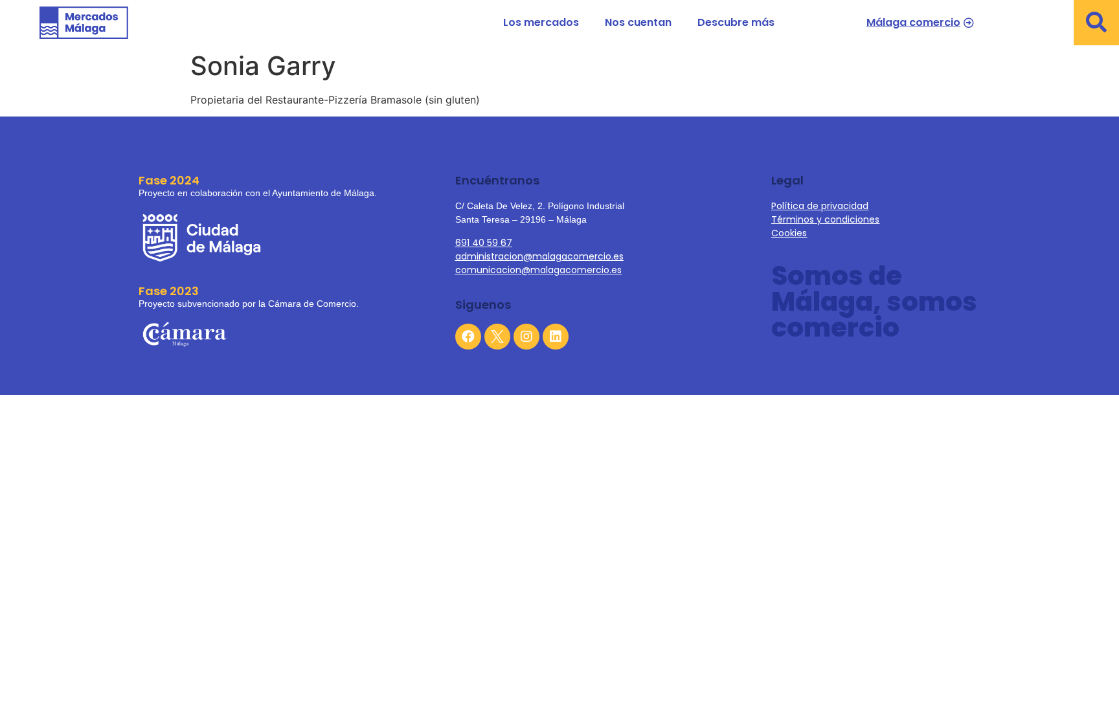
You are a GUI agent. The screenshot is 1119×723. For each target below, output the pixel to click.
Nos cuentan (638, 22)
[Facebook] (468, 337)
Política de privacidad (819, 205)
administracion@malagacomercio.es (539, 256)
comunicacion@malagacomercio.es (538, 269)
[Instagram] (526, 337)
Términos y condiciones (825, 219)
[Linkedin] (556, 337)
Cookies (789, 233)
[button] (1096, 22)
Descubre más (735, 22)
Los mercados (541, 22)
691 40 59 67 (483, 242)
